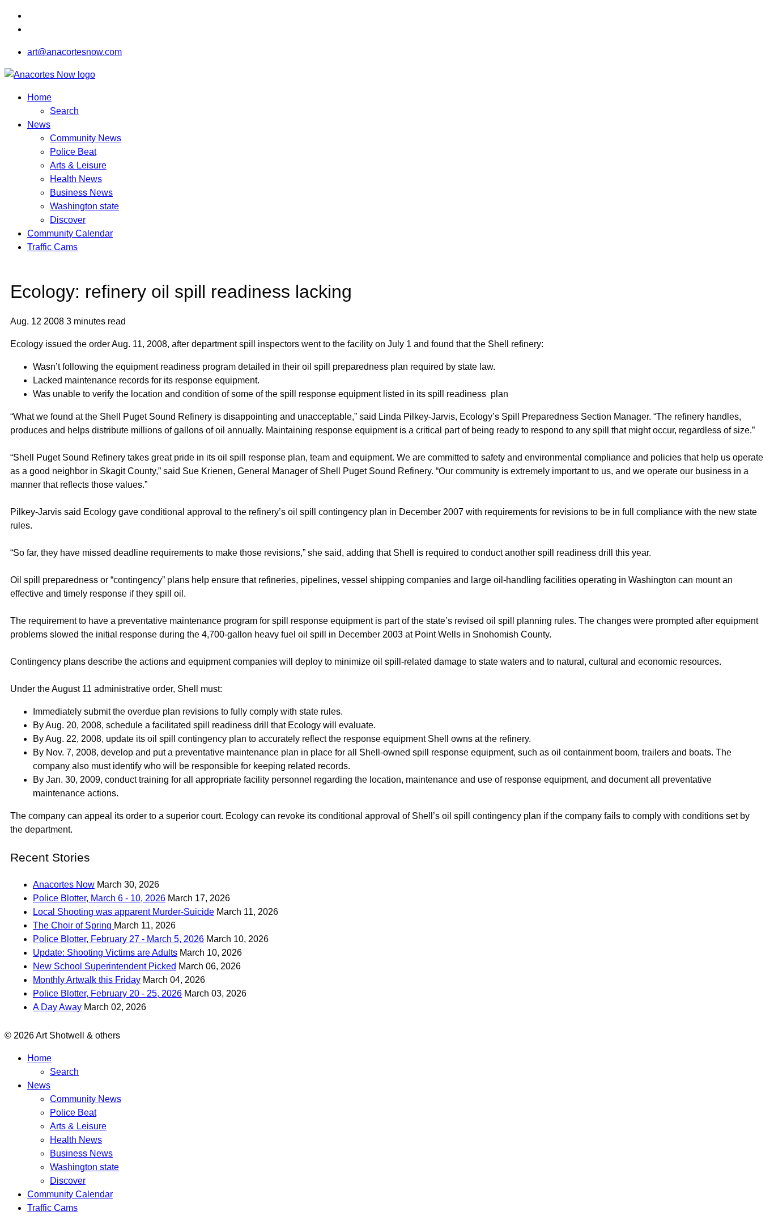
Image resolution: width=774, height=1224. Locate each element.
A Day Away (57, 1007)
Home (39, 97)
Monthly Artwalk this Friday (87, 980)
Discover (68, 220)
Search (64, 111)
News (38, 124)
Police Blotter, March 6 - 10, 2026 (99, 898)
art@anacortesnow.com (74, 52)
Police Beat (73, 152)
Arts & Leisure (78, 165)
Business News (81, 192)
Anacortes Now (64, 884)
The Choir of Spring (73, 925)
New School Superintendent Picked (104, 966)
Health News (76, 179)
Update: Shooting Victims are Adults (105, 952)
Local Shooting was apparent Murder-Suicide (123, 912)
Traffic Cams (52, 247)
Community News (85, 138)
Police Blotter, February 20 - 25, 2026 (107, 993)
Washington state (84, 206)
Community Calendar (70, 233)
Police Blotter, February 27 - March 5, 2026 (118, 939)
